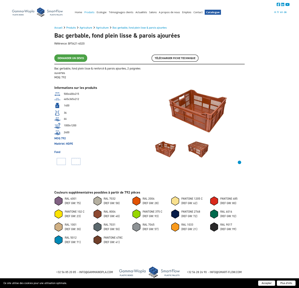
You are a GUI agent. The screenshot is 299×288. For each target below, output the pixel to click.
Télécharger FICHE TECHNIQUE (175, 58)
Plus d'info (286, 283)
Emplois (186, 12)
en (281, 12)
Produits (89, 12)
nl (275, 12)
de (285, 12)
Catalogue (213, 12)
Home (78, 12)
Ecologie (102, 12)
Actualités (141, 12)
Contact (198, 12)
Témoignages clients (121, 12)
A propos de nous (169, 12)
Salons (153, 12)
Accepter (267, 283)
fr (278, 12)
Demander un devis (71, 58)
